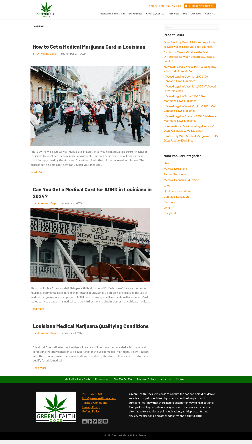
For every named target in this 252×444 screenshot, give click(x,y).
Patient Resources (175, 174)
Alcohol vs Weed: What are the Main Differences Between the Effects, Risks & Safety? (189, 56)
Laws (167, 185)
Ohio (167, 207)
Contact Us (211, 13)
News (167, 163)
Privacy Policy (91, 407)
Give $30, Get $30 (155, 13)
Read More (37, 172)
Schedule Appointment (201, 6)
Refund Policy (91, 411)
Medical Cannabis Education (181, 180)
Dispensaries (135, 13)
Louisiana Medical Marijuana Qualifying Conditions (91, 326)
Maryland (170, 213)
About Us (196, 13)
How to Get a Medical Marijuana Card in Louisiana (89, 46)
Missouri (169, 202)
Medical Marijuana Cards (112, 13)
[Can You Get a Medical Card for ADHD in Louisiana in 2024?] (90, 245)
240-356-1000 (92, 394)
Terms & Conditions (94, 402)
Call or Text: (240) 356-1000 (165, 6)
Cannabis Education (176, 196)
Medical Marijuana (175, 168)
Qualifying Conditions (177, 191)
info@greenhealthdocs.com (99, 398)
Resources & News (178, 13)
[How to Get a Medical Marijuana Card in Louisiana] (90, 105)
